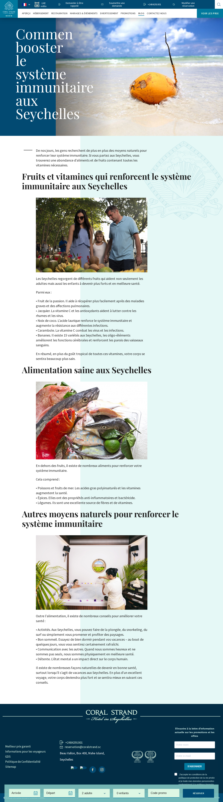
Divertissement (109, 13)
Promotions (128, 13)
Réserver (198, 793)
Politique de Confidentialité (22, 762)
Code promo (159, 793)
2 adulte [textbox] (87, 793)
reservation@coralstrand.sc (83, 747)
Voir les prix (210, 13)
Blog (141, 13)
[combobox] (94, 793)
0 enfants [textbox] (123, 793)
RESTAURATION (59, 13)
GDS (8, 756)
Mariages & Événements (84, 13)
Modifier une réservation (188, 4)
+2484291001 (154, 4)
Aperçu (26, 13)
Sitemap (10, 767)
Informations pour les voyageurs (25, 751)
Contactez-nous (156, 13)
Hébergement (41, 13)
